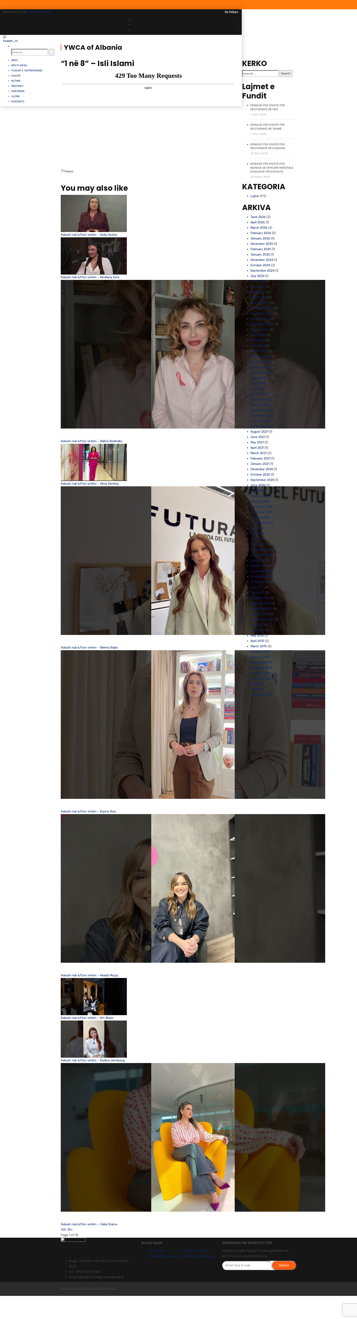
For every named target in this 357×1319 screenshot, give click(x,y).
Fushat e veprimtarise (27, 70)
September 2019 (262, 523)
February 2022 (260, 399)
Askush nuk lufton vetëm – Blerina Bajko (89, 647)
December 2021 (261, 410)
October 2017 (260, 582)
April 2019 (257, 539)
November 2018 (261, 555)
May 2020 (257, 491)
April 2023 (257, 346)
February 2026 (260, 233)
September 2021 (262, 426)
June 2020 (258, 485)
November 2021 (261, 415)
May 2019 (257, 533)
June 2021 (257, 437)
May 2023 (257, 340)
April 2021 (257, 448)
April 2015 (257, 641)
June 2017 (257, 592)
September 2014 (262, 678)
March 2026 (258, 228)
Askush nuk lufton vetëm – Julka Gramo (89, 1224)
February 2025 (260, 249)
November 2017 (261, 576)
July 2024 (257, 276)
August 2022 (259, 378)
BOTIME (16, 80)
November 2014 (261, 668)
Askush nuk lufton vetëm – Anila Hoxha (89, 235)
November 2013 (261, 694)
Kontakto (17, 101)
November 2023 (261, 313)
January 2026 (260, 238)
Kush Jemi (157, 1251)
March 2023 (258, 351)
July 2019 (257, 528)
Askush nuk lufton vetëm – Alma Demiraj (90, 483)
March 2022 (258, 394)
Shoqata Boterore (195, 1251)
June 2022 (258, 383)
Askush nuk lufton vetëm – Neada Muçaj (89, 975)
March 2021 (258, 453)
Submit (284, 1265)
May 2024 (257, 287)
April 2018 (257, 560)
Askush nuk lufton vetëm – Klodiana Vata (90, 277)
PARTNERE (18, 91)
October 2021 (260, 421)
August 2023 (259, 330)
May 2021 (257, 442)
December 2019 (261, 507)
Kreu (14, 60)
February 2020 (260, 496)
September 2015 (262, 619)
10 (68, 1229)
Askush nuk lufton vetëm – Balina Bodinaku (91, 441)
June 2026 (258, 217)
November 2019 (261, 512)
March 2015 (258, 646)
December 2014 (261, 662)
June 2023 (258, 335)
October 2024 (260, 265)
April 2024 (257, 292)
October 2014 (260, 673)
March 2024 (258, 297)
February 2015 (260, 652)
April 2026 (257, 222)
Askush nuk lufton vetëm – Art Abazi (87, 1018)
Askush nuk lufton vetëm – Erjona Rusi (88, 811)
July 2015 (257, 625)
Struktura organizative (165, 1256)
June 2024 (258, 281)
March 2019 (258, 544)
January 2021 (259, 464)
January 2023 (260, 362)
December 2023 (261, 308)
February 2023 (260, 356)
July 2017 (257, 587)
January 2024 (260, 303)
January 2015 (259, 657)
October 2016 (260, 598)
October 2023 (260, 319)
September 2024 (262, 270)
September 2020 (262, 480)
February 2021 (260, 458)
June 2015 (257, 630)
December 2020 (261, 469)
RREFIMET (17, 86)
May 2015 (257, 635)
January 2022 (260, 405)
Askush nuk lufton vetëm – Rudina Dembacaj (93, 1060)
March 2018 (258, 566)
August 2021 (259, 431)
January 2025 (260, 254)
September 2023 (262, 324)
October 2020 (260, 474)
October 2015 (260, 614)
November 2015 (261, 609)
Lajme (15, 96)
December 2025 (261, 244)
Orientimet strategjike (198, 1256)
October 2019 (260, 517)
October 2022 (260, 367)
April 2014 (257, 689)
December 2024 (261, 260)
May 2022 (257, 389)
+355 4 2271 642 (39, 12)
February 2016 (260, 603)
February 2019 (260, 550)
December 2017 (261, 571)
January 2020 (260, 501)
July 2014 (257, 684)
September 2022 (262, 372)
